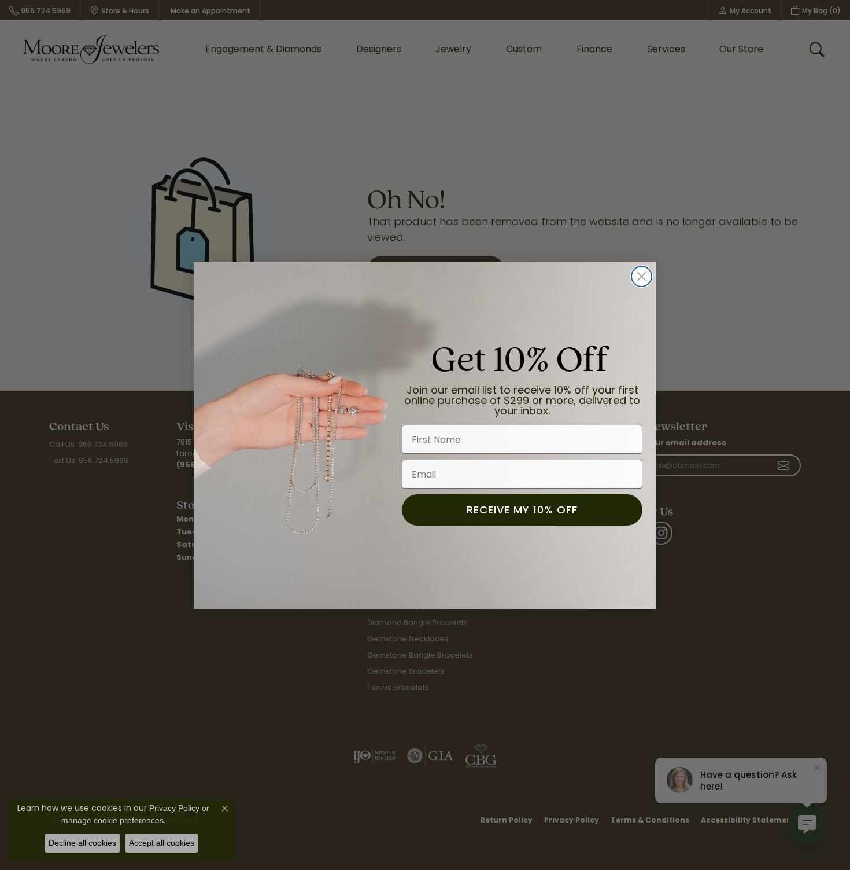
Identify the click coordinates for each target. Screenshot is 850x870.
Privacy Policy (174, 808)
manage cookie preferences (112, 820)
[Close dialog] (641, 276)
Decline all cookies (82, 842)
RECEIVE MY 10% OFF (522, 509)
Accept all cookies (161, 842)
